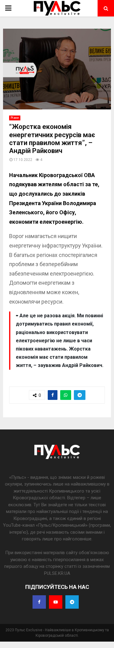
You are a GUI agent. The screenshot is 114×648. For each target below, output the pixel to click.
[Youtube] (55, 602)
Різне (15, 117)
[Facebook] (39, 602)
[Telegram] (72, 602)
